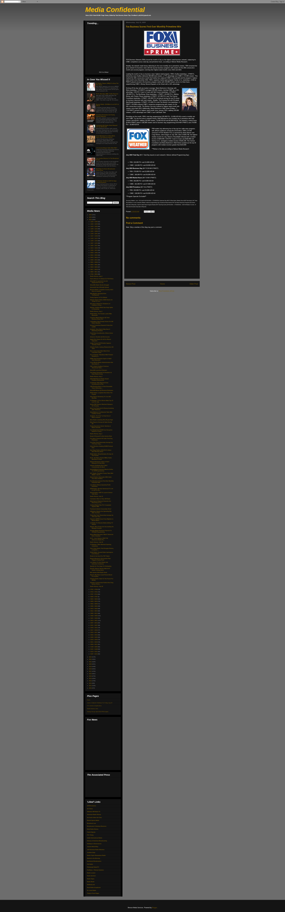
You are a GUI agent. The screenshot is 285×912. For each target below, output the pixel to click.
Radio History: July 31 (96, 496)
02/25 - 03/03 (94, 637)
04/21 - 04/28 (94, 618)
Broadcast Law (91, 823)
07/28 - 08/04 (94, 274)
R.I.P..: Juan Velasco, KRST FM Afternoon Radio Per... (99, 539)
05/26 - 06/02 (94, 606)
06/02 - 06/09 (94, 603)
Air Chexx (90, 808)
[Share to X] (149, 212)
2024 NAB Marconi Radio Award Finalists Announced (99, 379)
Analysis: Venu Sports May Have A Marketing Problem (100, 330)
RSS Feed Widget (103, 72)
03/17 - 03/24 (94, 630)
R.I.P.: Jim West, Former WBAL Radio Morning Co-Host (101, 458)
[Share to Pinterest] (153, 212)
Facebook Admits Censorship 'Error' (100, 509)
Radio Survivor (91, 875)
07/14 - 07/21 (94, 592)
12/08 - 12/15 (94, 228)
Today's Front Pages (93, 893)
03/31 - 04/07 (94, 625)
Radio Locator (91, 873)
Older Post (194, 284)
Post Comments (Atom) (166, 291)
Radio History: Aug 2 (96, 376)
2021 (90, 661)
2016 (90, 673)
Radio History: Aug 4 (96, 276)
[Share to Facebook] (151, 212)
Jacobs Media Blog (92, 846)
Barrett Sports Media (93, 820)
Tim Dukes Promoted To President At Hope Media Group (101, 373)
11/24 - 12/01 (94, 233)
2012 (90, 683)
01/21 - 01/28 (94, 649)
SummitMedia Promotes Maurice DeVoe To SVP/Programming (101, 470)
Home (162, 284)
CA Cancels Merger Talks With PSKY (106, 148)
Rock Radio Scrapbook (94, 887)
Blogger (154, 907)
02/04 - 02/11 (94, 644)
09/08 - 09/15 (94, 260)
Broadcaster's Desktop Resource (96, 826)
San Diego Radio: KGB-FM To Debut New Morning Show (100, 450)
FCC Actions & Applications (94, 705)
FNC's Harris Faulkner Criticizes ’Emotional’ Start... (99, 367)
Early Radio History (92, 829)
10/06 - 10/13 (94, 250)
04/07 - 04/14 (94, 622)
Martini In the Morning (93, 858)
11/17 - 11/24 (94, 236)
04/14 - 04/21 (94, 620)
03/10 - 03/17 (94, 632)
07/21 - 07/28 (94, 589)
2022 (90, 659)
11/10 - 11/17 (94, 238)
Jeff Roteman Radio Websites (95, 849)
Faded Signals (91, 832)
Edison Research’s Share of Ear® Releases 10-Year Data (99, 462)
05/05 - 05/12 (94, 613)
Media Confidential (115, 9)
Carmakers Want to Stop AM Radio (100, 498)
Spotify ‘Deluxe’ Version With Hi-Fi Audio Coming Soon (100, 569)
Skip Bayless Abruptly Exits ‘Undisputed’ (98, 294)
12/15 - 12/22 (94, 226)
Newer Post (130, 284)
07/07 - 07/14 (94, 594)
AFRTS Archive (91, 805)
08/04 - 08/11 (94, 271)
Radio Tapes (90, 878)
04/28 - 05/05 (94, 615)
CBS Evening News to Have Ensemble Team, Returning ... (101, 387)
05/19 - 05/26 (94, 608)
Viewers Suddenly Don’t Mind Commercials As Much (98, 466)
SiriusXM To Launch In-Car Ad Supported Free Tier (99, 281)
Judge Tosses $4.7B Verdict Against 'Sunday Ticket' (100, 343)
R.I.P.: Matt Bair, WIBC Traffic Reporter (107, 93)
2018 (90, 669)
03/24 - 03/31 (94, 627)
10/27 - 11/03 (94, 243)
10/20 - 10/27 (94, 245)
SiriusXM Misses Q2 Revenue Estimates (101, 390)
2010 (90, 688)
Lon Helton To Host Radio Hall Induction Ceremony (99, 563)
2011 (90, 685)
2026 (90, 214)
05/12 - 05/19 (94, 611)
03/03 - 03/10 (94, 635)
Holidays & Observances (94, 843)
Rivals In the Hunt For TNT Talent (100, 556)
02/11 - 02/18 (94, 642)
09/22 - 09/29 (94, 255)
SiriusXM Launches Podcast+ (98, 370)
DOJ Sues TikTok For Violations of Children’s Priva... (100, 304)
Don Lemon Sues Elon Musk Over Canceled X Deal (100, 351)
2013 (90, 680)
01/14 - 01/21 (94, 651)
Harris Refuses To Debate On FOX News (101, 278)
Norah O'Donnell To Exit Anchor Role (101, 436)
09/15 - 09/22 (94, 257)
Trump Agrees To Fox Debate (98, 297)
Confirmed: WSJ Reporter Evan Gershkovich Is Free (99, 383)
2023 (90, 657)
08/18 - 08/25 (94, 267)
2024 (90, 219)
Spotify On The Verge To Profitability (100, 566)
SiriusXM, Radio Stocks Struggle (99, 285)
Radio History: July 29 (96, 586)
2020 (90, 664)
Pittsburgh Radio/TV (93, 867)
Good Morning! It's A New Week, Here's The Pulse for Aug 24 (105, 136)
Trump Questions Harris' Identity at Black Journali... (100, 426)
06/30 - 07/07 (94, 596)
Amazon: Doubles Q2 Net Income (100, 337)
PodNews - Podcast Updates (95, 870)
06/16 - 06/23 (94, 599)
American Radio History (94, 814)
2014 (90, 678)
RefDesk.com (91, 884)
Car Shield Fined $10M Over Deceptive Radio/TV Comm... (101, 430)
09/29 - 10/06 (94, 252)
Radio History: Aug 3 (96, 311)
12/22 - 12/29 (94, 224)
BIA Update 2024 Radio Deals (98, 572)
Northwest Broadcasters (94, 861)
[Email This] (145, 212)
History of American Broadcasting (97, 840)
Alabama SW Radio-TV (93, 811)
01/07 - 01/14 (94, 654)
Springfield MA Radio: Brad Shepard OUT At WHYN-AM (106, 126)
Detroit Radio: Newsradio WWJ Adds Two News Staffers (101, 477)
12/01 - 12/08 (94, 231)
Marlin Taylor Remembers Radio (96, 855)
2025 (90, 217)
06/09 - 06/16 (94, 601)
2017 (90, 671)
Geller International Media (94, 838)
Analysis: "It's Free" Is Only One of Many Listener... (100, 416)
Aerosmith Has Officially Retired (99, 287)
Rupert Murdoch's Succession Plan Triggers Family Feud (100, 559)
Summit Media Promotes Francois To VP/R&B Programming (101, 531)
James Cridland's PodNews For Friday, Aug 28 (99, 703)
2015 (90, 676)
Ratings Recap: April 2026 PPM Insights (97, 711)
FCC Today (90, 835)
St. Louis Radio (91, 890)
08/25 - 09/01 (94, 264)
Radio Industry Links (92, 708)
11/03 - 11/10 (94, 240)
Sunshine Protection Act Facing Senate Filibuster (105, 115)
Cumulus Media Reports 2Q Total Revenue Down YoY (99, 318)
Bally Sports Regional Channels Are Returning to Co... (100, 501)
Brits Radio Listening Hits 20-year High (101, 419)
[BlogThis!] (147, 212)
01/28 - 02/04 (94, 646)
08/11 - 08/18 (94, 269)
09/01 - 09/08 (94, 262)
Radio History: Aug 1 (96, 433)
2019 (90, 666)
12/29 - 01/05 (94, 221)
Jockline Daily (91, 852)
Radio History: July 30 (96, 542)
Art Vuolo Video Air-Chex (94, 817)
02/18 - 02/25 (94, 639)
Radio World (90, 881)
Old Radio (90, 864)
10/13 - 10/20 (94, 248)
